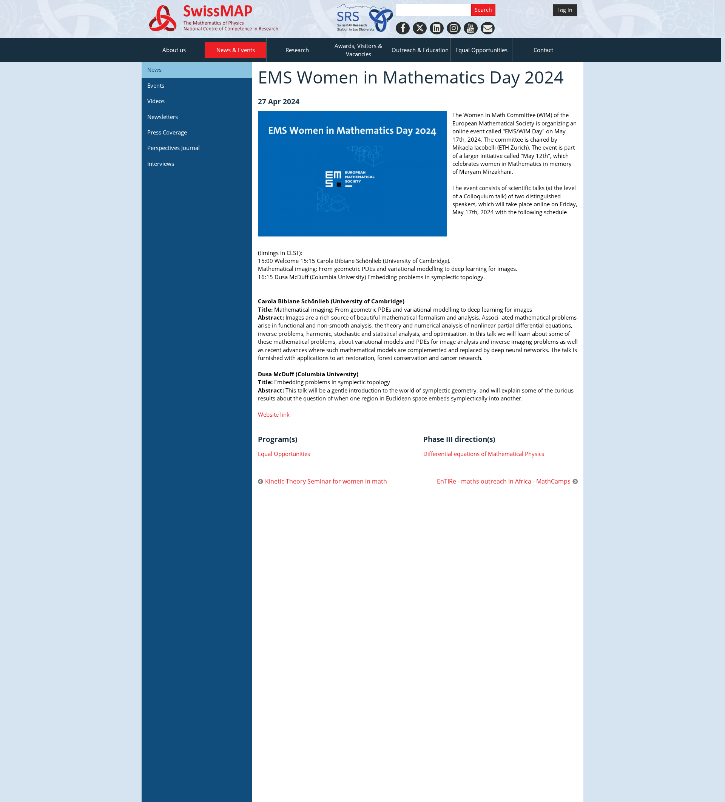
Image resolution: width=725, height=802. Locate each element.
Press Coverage (167, 132)
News (154, 69)
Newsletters (162, 117)
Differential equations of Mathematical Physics (483, 453)
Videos (156, 101)
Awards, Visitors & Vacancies (358, 49)
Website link (274, 414)
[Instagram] (454, 28)
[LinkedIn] (437, 28)
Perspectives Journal (173, 147)
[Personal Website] (488, 28)
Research (297, 50)
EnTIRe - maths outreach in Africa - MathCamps (504, 481)
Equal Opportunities (481, 50)
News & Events (235, 50)
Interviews (160, 163)
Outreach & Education (420, 50)
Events (155, 85)
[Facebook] (403, 28)
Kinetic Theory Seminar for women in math (326, 481)
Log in (564, 10)
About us (174, 50)
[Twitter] (420, 28)
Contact (543, 50)
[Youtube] (471, 28)
